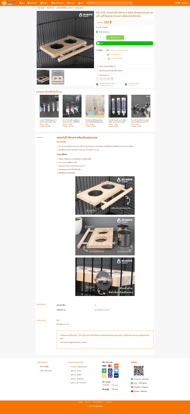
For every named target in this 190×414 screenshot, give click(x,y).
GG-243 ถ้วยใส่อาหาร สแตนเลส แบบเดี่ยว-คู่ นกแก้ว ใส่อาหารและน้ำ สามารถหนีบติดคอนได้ (140, 121)
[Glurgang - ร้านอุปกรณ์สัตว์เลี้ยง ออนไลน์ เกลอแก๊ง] (8, 3)
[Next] (90, 39)
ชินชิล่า (45, 3)
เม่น (81, 3)
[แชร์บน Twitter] (101, 79)
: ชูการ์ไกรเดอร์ (81, 383)
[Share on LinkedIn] (112, 79)
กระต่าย (72, 3)
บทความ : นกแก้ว (76, 371)
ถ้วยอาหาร (79, 8)
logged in (72, 342)
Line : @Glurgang (140, 383)
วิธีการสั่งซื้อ (44, 367)
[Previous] (40, 39)
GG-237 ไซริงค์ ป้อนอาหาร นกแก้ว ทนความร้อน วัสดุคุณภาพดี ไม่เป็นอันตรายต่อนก (48, 121)
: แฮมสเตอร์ (80, 379)
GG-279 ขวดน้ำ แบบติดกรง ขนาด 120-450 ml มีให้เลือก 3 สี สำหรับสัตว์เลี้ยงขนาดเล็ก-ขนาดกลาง (72, 121)
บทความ (73, 375)
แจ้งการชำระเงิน (46, 371)
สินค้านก (50, 8)
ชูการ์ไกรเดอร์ (59, 3)
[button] (177, 3)
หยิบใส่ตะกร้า (115, 37)
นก (23, 3)
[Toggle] (97, 66)
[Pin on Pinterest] (108, 79)
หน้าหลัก (41, 8)
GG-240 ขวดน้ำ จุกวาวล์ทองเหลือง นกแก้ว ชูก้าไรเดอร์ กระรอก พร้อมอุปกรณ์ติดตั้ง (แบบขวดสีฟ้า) (117, 121)
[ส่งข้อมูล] (131, 3)
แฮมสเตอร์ (33, 3)
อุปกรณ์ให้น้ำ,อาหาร (65, 8)
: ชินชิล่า (79, 375)
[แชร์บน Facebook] (97, 79)
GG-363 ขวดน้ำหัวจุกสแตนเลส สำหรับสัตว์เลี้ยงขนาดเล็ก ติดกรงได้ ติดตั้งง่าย (95, 121)
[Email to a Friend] (105, 79)
